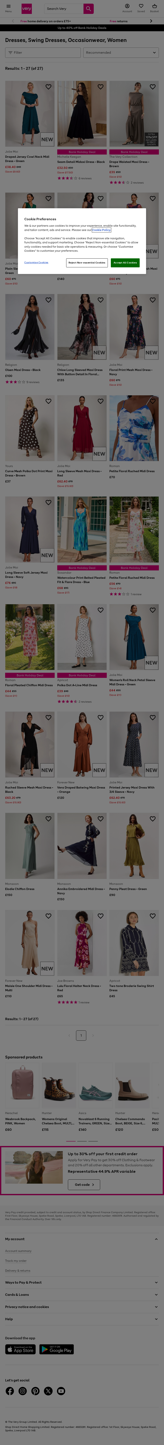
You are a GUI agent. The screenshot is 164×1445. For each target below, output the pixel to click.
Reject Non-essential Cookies (87, 262)
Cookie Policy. (101, 230)
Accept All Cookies (125, 262)
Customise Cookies (36, 262)
